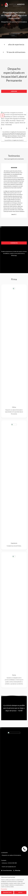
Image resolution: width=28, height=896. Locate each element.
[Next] (26, 128)
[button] (2, 5)
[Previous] (1, 128)
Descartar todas (7, 892)
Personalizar (4, 889)
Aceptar (20, 892)
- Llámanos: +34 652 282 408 (9, 863)
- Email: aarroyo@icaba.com (8, 866)
